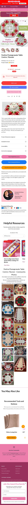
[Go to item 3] (13, 50)
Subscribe (14, 498)
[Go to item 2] (8, 50)
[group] (14, 14)
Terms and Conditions (5, 471)
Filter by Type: (14, 232)
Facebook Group (14, 453)
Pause (4, 114)
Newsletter (17, 473)
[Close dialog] (25, 483)
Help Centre (17, 468)
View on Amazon (11, 437)
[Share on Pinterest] (17, 96)
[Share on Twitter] (14, 96)
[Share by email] (19, 96)
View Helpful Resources (14, 156)
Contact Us (17, 471)
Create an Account (5, 473)
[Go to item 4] (17, 50)
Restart (9, 114)
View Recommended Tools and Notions (14, 167)
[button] (14, 87)
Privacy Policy (4, 468)
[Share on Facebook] (12, 96)
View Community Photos (14, 162)
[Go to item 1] (3, 50)
